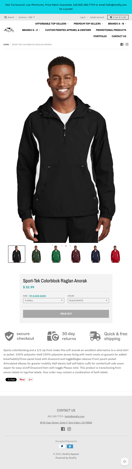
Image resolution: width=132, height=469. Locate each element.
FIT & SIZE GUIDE (37, 296)
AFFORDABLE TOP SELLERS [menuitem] (50, 23)
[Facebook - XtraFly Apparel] (121, 44)
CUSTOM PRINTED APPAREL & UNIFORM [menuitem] (68, 30)
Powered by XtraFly (66, 457)
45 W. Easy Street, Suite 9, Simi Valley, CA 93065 (66, 422)
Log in (83, 17)
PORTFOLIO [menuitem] (100, 36)
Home (6, 44)
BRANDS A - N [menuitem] (116, 23)
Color (71, 296)
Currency (23, 17)
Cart (119, 17)
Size (34, 296)
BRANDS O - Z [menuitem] (30, 30)
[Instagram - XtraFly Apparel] (127, 44)
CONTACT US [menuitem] (119, 36)
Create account (97, 17)
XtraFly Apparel (70, 454)
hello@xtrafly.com (74, 416)
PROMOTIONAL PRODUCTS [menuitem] (111, 30)
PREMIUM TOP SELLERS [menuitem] (87, 23)
